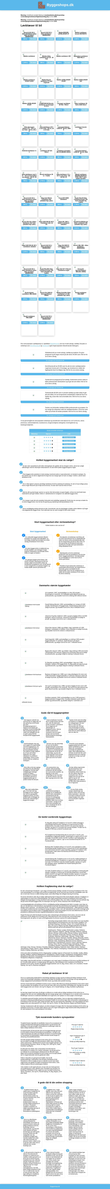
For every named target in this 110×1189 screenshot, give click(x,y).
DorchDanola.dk (35, 345)
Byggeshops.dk (60, 5)
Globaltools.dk (54, 343)
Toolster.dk (45, 345)
